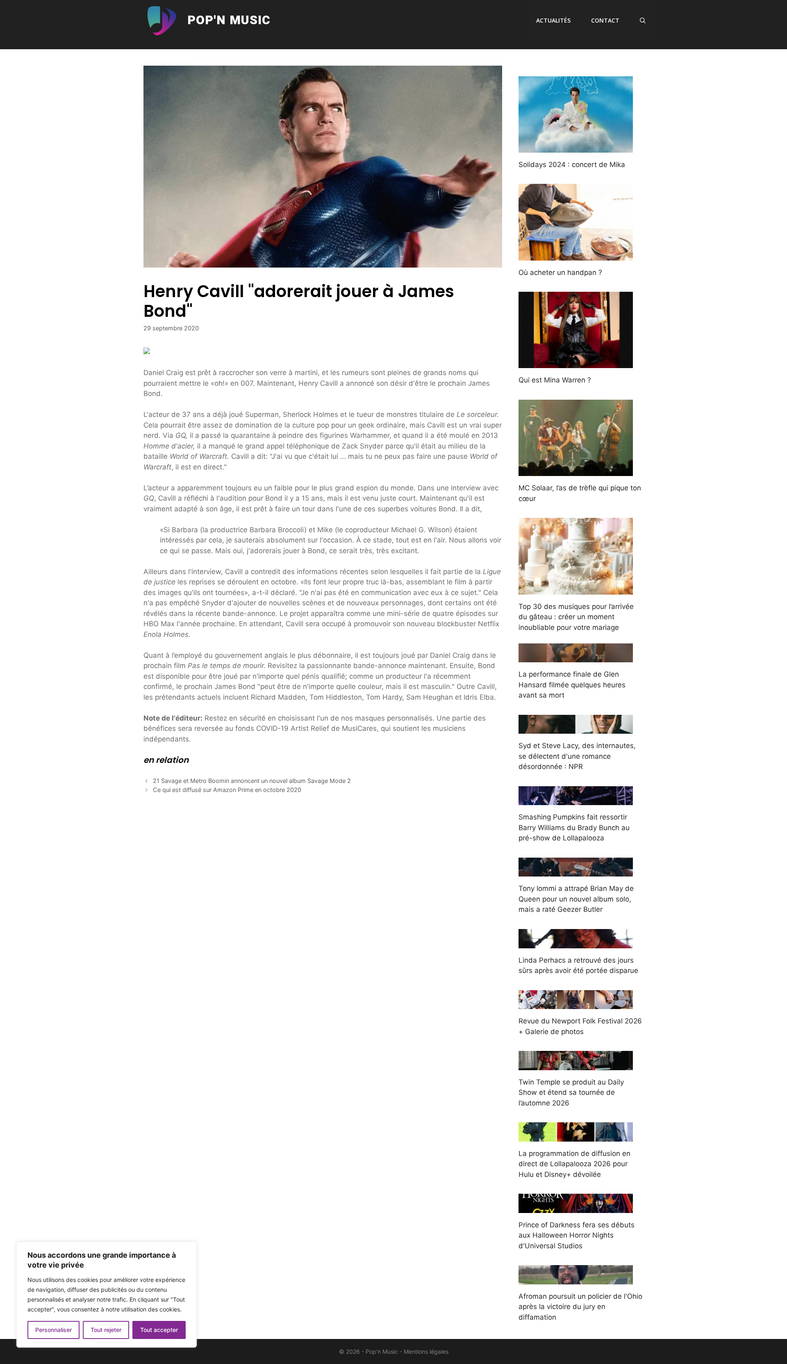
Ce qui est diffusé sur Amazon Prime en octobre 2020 (227, 789)
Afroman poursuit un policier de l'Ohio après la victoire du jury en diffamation (580, 1306)
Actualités (553, 20)
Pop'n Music (229, 20)
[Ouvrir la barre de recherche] (643, 20)
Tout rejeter (106, 1329)
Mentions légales (426, 1351)
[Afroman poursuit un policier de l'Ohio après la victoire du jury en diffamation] (576, 1279)
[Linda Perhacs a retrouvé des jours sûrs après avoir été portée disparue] (576, 942)
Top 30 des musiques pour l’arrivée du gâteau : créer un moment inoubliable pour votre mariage (576, 617)
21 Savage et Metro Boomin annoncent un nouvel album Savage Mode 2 (252, 780)
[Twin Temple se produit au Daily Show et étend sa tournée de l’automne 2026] (576, 1064)
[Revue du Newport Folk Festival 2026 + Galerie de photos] (576, 1004)
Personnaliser (53, 1329)
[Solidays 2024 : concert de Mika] (576, 147)
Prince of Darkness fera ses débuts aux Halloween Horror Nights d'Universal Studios (577, 1235)
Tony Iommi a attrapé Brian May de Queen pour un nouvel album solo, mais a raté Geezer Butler (576, 898)
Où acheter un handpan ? (560, 272)
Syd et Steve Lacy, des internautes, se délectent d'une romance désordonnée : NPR (577, 756)
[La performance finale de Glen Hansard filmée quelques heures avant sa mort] (576, 657)
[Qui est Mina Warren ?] (576, 363)
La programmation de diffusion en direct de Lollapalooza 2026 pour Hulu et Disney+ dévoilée (574, 1164)
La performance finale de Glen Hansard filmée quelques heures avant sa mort (572, 684)
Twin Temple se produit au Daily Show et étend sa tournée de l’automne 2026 (571, 1092)
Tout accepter (159, 1329)
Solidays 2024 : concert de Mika (572, 164)
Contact (605, 20)
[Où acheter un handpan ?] (576, 255)
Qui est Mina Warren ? (555, 380)
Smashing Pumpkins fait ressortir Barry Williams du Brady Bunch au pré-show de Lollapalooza (574, 827)
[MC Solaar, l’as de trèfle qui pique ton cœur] (576, 471)
